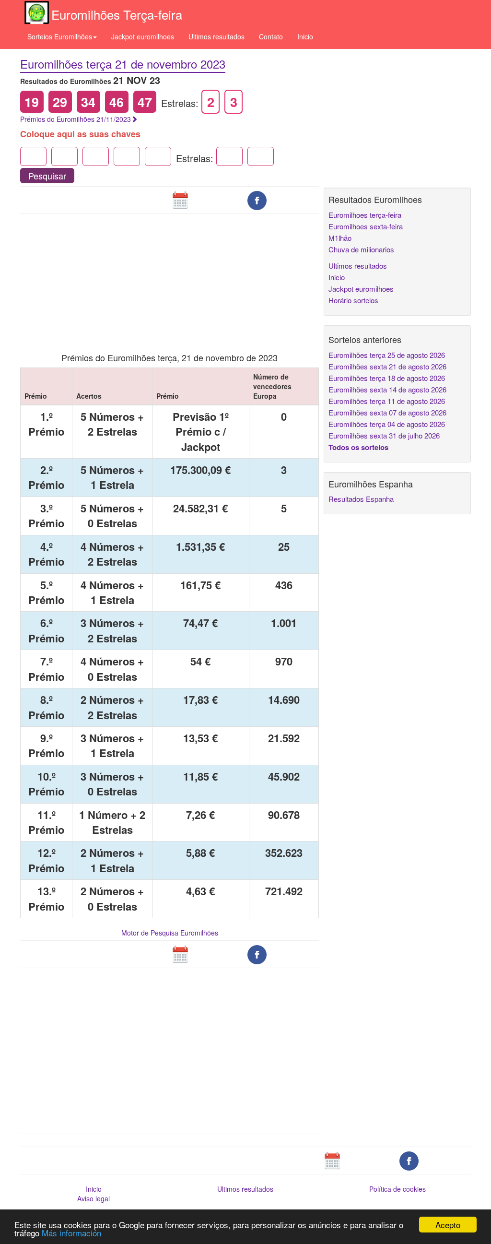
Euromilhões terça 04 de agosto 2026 (386, 424)
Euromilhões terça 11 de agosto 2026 (386, 401)
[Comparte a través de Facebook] (257, 199)
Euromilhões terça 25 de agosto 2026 (386, 355)
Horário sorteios (353, 300)
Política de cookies (397, 1189)
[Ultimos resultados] (180, 199)
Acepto (447, 1225)
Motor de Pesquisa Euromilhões (169, 932)
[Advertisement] (170, 277)
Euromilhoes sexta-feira (365, 226)
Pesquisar (47, 175)
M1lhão (339, 238)
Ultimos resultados (216, 36)
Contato (271, 36)
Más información (71, 1233)
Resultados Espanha (361, 499)
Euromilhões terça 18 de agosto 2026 (386, 378)
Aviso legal (93, 1198)
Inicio (305, 36)
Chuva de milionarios (361, 249)
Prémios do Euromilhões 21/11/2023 (75, 119)
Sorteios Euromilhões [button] (59, 36)
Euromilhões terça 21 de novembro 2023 (122, 63)
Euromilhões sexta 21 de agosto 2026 (387, 366)
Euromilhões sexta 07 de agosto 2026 (387, 412)
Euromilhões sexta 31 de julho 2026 (384, 435)
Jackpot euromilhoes (142, 36)
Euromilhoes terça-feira (364, 215)
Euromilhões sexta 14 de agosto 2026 (387, 389)
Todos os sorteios (358, 447)
